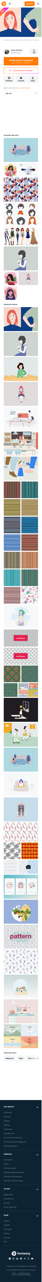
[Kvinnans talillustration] (20, 497)
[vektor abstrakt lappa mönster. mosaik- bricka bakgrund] (12, 825)
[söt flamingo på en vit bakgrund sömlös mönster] (12, 746)
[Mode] (20, 250)
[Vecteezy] (3, 3)
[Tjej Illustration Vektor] (20, 397)
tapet (21, 1245)
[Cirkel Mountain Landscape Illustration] (20, 1098)
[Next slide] (33, 1245)
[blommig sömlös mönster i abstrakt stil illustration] (12, 1037)
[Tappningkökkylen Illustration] (20, 472)
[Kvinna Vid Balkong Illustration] (20, 978)
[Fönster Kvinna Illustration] (20, 879)
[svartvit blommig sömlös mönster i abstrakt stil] (28, 1036)
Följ (34, 53)
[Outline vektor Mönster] (20, 1123)
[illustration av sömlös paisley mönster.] (12, 1019)
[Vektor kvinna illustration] (13, 306)
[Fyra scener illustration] (13, 859)
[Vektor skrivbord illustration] (20, 1198)
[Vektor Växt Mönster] (20, 1148)
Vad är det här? (25, 88)
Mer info (9, 92)
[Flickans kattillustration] (20, 768)
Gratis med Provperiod (21, 61)
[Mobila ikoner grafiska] (20, 1073)
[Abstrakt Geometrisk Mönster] (20, 203)
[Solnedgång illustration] (13, 183)
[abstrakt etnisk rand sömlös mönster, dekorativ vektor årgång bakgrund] (12, 518)
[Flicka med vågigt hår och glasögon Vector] (11, 168)
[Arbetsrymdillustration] (20, 447)
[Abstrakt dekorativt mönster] (13, 1053)
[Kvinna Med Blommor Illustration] (20, 272)
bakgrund (10, 1245)
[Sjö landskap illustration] (20, 149)
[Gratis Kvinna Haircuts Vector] (20, 228)
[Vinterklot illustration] (20, 1173)
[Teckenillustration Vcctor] (20, 904)
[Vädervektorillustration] (20, 1223)
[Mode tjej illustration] (20, 347)
